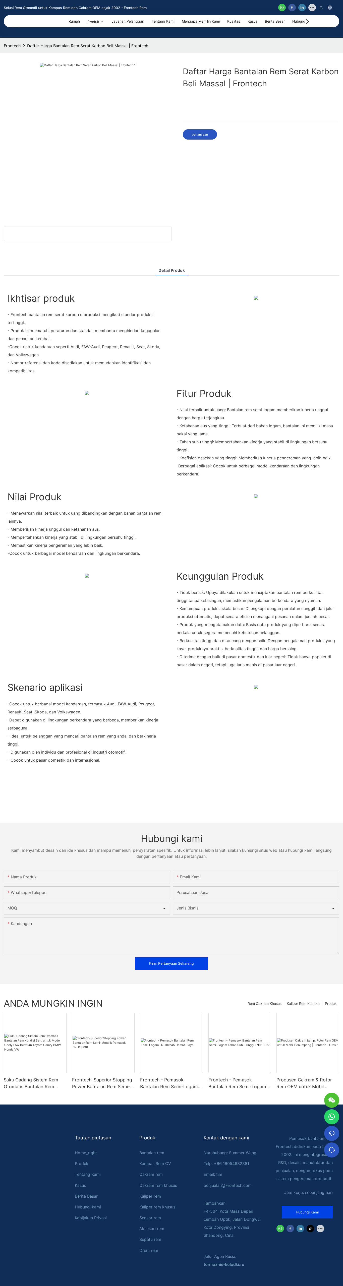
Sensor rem (150, 1217)
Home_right (86, 1152)
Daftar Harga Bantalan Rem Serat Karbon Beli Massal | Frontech (87, 45)
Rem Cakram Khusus (264, 1003)
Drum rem (148, 1250)
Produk (331, 1003)
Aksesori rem (151, 1228)
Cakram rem (151, 1174)
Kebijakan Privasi (91, 1217)
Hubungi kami (88, 1206)
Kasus (80, 1185)
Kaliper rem (150, 1196)
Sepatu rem (150, 1239)
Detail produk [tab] (171, 270)
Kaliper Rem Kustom (303, 1003)
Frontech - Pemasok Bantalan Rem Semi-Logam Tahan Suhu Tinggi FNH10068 (237, 1083)
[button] (307, 21)
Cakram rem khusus (158, 1185)
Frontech (12, 45)
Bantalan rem (151, 1152)
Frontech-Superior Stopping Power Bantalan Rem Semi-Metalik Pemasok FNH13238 (102, 1083)
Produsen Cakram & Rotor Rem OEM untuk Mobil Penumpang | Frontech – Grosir (304, 1083)
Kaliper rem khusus (157, 1206)
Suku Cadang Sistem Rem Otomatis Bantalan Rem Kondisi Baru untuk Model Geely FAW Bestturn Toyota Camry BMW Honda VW (33, 1083)
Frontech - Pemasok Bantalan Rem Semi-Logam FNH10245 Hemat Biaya (169, 1083)
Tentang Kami (88, 1174)
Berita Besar (86, 1196)
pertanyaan (200, 134)
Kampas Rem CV (155, 1163)
